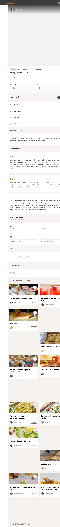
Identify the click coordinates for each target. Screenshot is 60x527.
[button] (30, 69)
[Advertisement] (19, 509)
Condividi (14, 77)
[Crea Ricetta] (59, 3)
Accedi (12, 273)
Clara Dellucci (19, 9)
